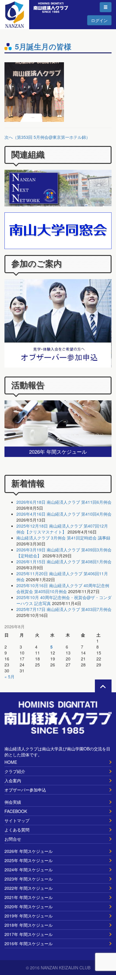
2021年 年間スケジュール (28, 897)
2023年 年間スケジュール (28, 879)
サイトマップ (16, 820)
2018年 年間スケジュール (28, 925)
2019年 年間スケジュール (28, 916)
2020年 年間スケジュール (28, 906)
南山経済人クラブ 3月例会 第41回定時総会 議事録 (63, 538)
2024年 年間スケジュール (28, 870)
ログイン (99, 20)
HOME (10, 762)
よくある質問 (16, 830)
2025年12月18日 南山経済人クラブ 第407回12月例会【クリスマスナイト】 (62, 529)
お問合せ (12, 839)
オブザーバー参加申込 (25, 790)
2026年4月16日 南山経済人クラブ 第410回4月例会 (64, 514)
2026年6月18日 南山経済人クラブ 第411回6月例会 (64, 502)
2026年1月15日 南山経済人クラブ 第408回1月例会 (64, 562)
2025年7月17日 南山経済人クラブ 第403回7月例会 (64, 609)
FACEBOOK (15, 811)
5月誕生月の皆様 (43, 46)
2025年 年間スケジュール (28, 860)
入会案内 (12, 780)
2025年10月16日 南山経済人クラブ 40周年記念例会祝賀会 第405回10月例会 (62, 588)
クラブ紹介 (14, 771)
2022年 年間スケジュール (28, 888)
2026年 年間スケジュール (28, 851)
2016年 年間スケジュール (28, 943)
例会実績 (12, 802)
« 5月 (9, 676)
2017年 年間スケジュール (28, 934)
